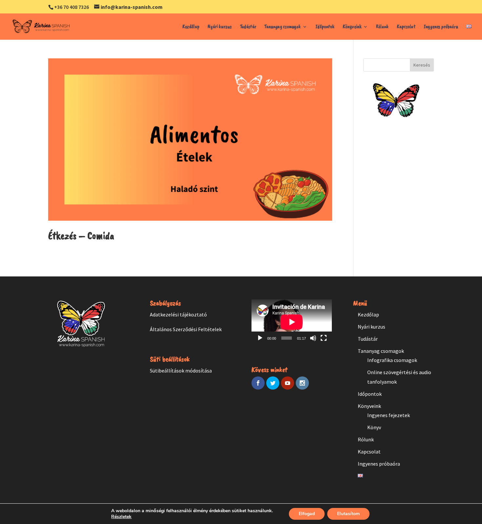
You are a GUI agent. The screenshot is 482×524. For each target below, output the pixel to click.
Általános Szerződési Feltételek (186, 329)
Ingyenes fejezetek (388, 415)
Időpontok (324, 27)
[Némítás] (313, 338)
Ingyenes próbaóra (441, 27)
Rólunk (382, 27)
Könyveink (352, 27)
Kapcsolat (406, 27)
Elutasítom (348, 514)
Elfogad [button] (307, 514)
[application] (291, 322)
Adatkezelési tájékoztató (178, 314)
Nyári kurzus (220, 27)
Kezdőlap (190, 27)
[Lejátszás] (260, 338)
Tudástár (248, 27)
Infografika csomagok (392, 360)
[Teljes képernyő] (323, 338)
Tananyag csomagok (282, 27)
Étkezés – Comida (81, 235)
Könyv (374, 427)
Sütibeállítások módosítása (181, 370)
